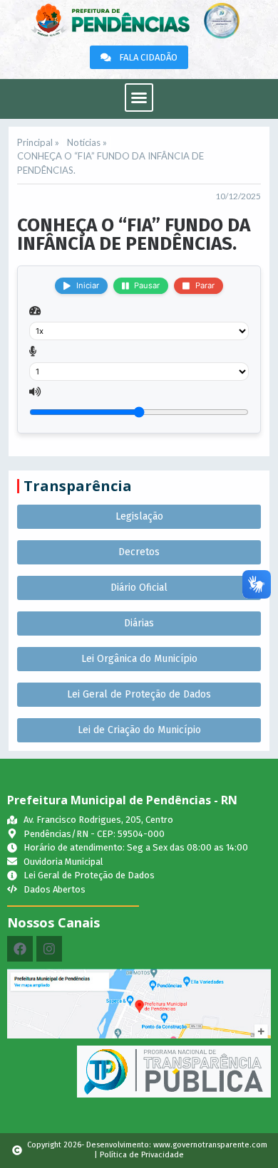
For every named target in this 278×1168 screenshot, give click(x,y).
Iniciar (87, 285)
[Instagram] (49, 949)
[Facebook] (20, 949)
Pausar (147, 285)
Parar (205, 285)
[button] (139, 97)
